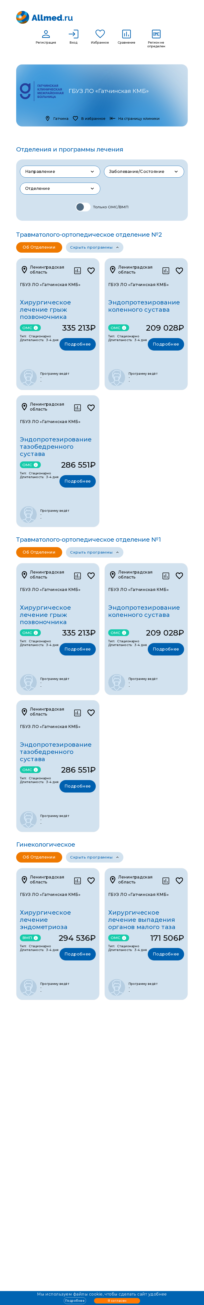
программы (91, 247)
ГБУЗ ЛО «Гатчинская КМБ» (50, 284)
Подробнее (75, 1301)
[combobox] (60, 172)
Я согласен (117, 1301)
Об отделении (39, 247)
